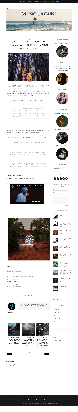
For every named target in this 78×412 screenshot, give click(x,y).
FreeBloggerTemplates (52, 403)
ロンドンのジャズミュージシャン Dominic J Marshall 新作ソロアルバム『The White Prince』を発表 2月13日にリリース (28, 341)
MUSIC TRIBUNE (31, 403)
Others (57, 1)
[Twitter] (58, 178)
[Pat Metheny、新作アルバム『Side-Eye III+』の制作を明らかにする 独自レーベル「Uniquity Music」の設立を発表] (14, 329)
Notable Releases (57, 318)
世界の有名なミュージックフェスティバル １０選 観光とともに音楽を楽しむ (65, 272)
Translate (60, 169)
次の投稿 (9, 354)
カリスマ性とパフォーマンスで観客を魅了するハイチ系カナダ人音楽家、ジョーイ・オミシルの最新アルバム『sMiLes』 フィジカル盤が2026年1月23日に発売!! (42, 342)
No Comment (35, 48)
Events (52, 1)
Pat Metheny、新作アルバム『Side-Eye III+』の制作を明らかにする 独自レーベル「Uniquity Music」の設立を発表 (14, 340)
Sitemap (54, 297)
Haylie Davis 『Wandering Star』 (62, 113)
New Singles (56, 312)
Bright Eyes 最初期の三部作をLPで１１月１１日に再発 (65, 280)
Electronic (28, 39)
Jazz (13, 298)
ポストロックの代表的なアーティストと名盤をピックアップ (65, 248)
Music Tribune (22, 48)
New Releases (16, 298)
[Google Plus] (61, 178)
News (54, 315)
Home (20, 1)
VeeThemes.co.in (43, 403)
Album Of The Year (57, 340)
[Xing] (66, 178)
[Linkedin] (63, 178)
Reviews (46, 1)
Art (54, 334)
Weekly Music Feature (27, 1)
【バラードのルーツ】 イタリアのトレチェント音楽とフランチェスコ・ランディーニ (65, 255)
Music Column (56, 331)
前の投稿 (46, 354)
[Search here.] (7, 8)
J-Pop (54, 321)
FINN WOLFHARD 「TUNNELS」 (62, 43)
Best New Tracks (38, 1)
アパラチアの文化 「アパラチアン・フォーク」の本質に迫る (65, 232)
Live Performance (57, 324)
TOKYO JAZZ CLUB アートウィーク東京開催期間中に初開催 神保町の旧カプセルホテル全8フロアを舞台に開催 (62, 68)
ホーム (28, 352)
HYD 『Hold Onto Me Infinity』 (62, 145)
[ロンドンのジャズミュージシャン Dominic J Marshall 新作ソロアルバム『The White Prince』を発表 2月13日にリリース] (28, 329)
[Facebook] (55, 178)
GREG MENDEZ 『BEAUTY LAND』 (62, 129)
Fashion (55, 337)
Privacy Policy (55, 299)
